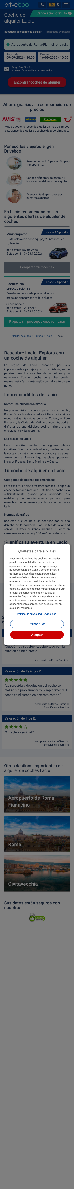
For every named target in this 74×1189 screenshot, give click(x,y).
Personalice (37, 624)
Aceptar (37, 635)
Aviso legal (50, 613)
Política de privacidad (29, 613)
